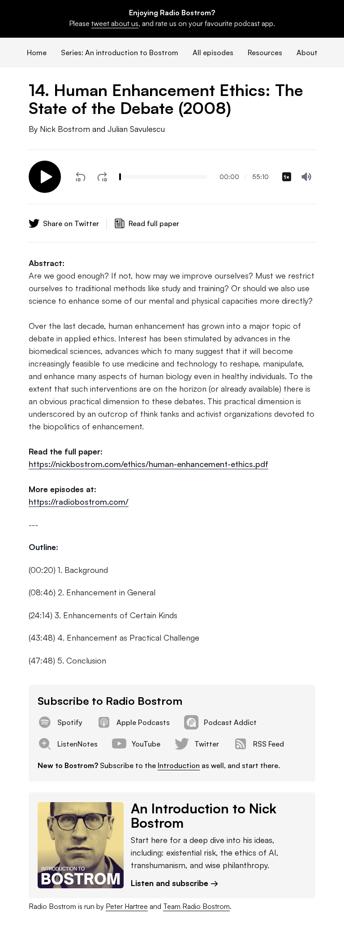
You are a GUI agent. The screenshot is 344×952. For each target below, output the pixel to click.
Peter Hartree (127, 906)
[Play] (45, 177)
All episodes (213, 52)
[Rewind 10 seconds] (80, 177)
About (307, 52)
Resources (265, 52)
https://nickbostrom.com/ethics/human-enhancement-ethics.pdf (148, 464)
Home (37, 52)
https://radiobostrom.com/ (79, 502)
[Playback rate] (286, 176)
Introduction (179, 765)
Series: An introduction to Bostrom (119, 52)
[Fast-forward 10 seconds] (102, 177)
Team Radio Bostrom (196, 906)
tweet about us (114, 23)
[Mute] (306, 177)
